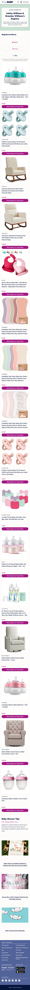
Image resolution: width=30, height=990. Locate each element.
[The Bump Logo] (8, 2)
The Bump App (5, 945)
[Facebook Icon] (3, 980)
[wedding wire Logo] (9, 969)
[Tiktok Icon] (6, 980)
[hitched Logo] (3, 969)
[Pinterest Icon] (13, 980)
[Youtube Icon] (16, 980)
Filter (16, 55)
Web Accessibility (20, 952)
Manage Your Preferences (22, 947)
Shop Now (15, 49)
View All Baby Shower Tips (9, 822)
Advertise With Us (6, 955)
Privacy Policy (5, 957)
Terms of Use (5, 960)
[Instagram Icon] (9, 980)
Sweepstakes (5, 952)
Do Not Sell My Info (20, 945)
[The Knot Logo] (4, 967)
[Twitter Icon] (19, 980)
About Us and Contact (7, 947)
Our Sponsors (19, 955)
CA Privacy (18, 950)
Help (3, 950)
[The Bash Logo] (11, 967)
